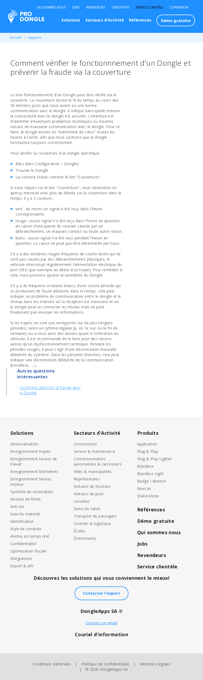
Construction (85, 443)
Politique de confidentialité (105, 663)
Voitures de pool (88, 493)
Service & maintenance (94, 451)
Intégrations (21, 558)
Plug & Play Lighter (154, 458)
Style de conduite (25, 528)
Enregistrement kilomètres (34, 471)
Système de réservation (31, 491)
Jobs (76, 7)
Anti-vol (17, 506)
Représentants (87, 478)
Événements (85, 538)
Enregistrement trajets (30, 451)
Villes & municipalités (93, 471)
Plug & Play (147, 451)
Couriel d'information (101, 634)
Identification (22, 521)
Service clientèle (149, 7)
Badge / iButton (151, 481)
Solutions (70, 20)
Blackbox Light (150, 473)
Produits (147, 433)
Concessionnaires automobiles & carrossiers (98, 461)
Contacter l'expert (101, 593)
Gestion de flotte (25, 499)
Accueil (16, 37)
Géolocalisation (24, 443)
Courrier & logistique (92, 523)
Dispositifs (120, 7)
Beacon (144, 488)
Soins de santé (87, 508)
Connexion (179, 7)
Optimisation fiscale (28, 551)
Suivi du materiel (25, 513)
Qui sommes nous (51, 7)
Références (140, 20)
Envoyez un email (101, 622)
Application (147, 443)
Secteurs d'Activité (104, 20)
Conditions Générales (52, 663)
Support (34, 37)
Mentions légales (155, 663)
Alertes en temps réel (29, 536)
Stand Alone (148, 495)
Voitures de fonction (92, 486)
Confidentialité (23, 543)
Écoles (79, 530)
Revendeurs (95, 7)
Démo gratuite (176, 20)
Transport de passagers (95, 516)
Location (82, 501)
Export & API (22, 565)
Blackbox (145, 466)
